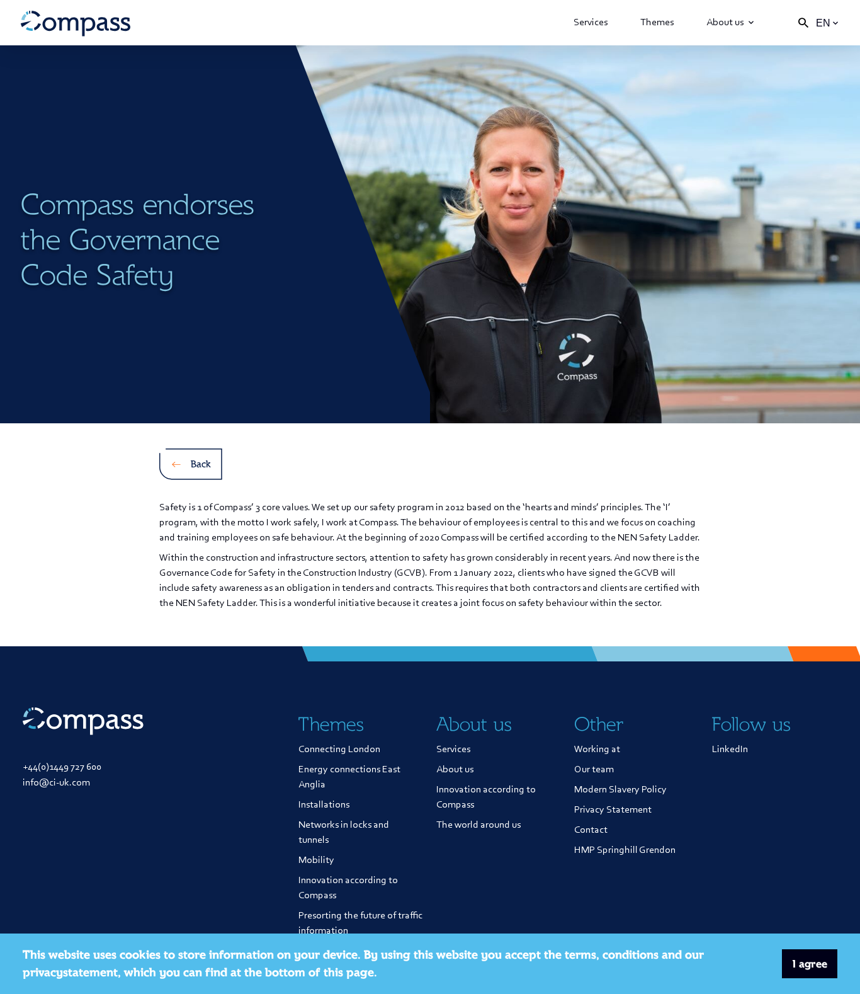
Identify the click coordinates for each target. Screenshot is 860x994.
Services (591, 23)
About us (725, 23)
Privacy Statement (613, 810)
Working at (597, 750)
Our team (594, 770)
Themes (657, 23)
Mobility (316, 860)
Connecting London (339, 750)
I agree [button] (810, 963)
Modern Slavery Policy (620, 790)
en (823, 23)
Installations (323, 805)
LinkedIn (730, 750)
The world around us (478, 825)
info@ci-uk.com (56, 783)
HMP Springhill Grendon (625, 850)
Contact (591, 830)
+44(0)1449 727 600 (62, 767)
